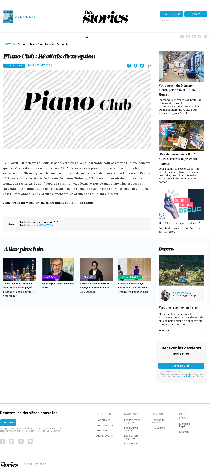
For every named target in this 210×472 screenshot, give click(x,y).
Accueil (22, 44)
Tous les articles (40, 65)
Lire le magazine (24, 16)
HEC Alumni (158, 427)
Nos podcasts (104, 425)
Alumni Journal (104, 435)
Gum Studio (39, 464)
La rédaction (44, 225)
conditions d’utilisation (185, 376)
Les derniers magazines (131, 437)
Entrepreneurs (130, 277)
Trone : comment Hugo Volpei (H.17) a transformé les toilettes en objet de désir (133, 287)
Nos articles (103, 420)
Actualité (50, 277)
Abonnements (132, 443)
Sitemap (184, 431)
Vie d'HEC (11, 277)
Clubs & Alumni (14, 65)
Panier (196, 14)
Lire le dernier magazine (132, 421)
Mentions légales (184, 425)
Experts (166, 248)
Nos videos (103, 430)
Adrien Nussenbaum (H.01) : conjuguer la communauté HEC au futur (96, 287)
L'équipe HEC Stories (159, 421)
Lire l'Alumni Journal (131, 429)
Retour (10, 44)
